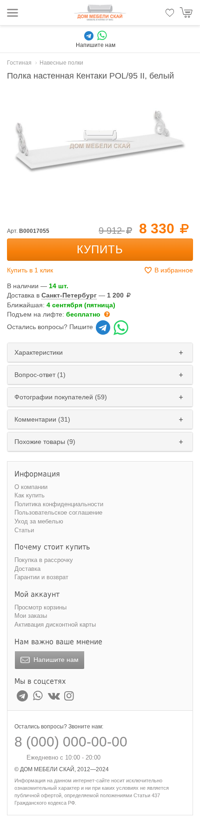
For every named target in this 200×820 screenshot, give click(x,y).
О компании (30, 486)
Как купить (29, 495)
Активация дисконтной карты (55, 624)
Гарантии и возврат (41, 577)
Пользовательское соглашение (58, 512)
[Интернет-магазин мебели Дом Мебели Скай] (100, 12)
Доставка (27, 568)
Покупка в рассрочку (43, 559)
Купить (100, 249)
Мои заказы (30, 615)
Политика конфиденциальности (58, 504)
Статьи (24, 530)
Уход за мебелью (38, 521)
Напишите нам (55, 659)
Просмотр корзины (40, 607)
